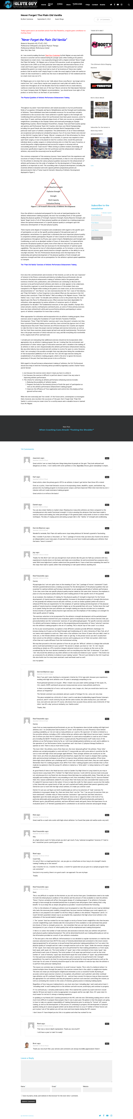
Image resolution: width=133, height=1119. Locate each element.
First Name (95, 223)
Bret (34, 1043)
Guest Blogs (59, 19)
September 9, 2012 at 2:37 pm (40, 721)
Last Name (95, 230)
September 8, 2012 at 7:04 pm (40, 479)
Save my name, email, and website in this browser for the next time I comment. (50, 1096)
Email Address (96, 215)
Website (85, 1086)
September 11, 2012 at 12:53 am (41, 856)
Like (92, 166)
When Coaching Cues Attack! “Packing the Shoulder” (66, 428)
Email (54, 1086)
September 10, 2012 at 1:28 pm (41, 833)
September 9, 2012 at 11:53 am (40, 578)
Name (23, 1086)
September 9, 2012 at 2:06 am (40, 507)
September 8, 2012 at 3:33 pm (40, 460)
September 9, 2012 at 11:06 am (40, 554)
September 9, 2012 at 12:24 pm (45, 674)
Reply (107, 458)
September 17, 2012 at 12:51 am (45, 1026)
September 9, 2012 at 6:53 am (40, 530)
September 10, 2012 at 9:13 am (40, 817)
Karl (34, 477)
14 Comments (105, 19)
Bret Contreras (28, 19)
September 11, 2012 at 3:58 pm (41, 1045)
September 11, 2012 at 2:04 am (40, 889)
